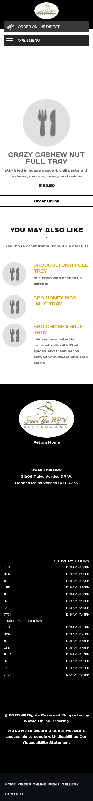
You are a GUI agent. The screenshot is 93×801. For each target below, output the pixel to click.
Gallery (70, 784)
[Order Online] (46, 123)
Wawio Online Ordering (46, 721)
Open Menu (29, 40)
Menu (53, 784)
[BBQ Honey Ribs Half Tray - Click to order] (15, 307)
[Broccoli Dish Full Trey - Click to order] (15, 274)
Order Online (46, 201)
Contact (14, 794)
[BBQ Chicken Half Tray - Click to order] (15, 335)
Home (10, 784)
